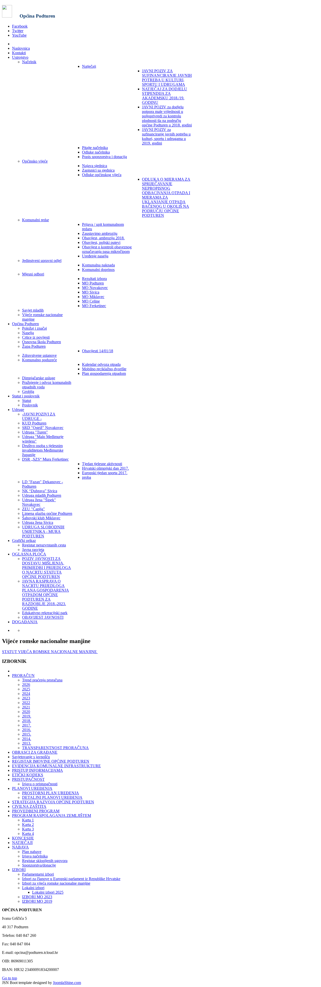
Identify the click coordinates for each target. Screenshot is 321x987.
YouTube (19, 35)
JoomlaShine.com (67, 982)
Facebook (20, 26)
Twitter (17, 31)
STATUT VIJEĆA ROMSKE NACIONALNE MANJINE (50, 652)
